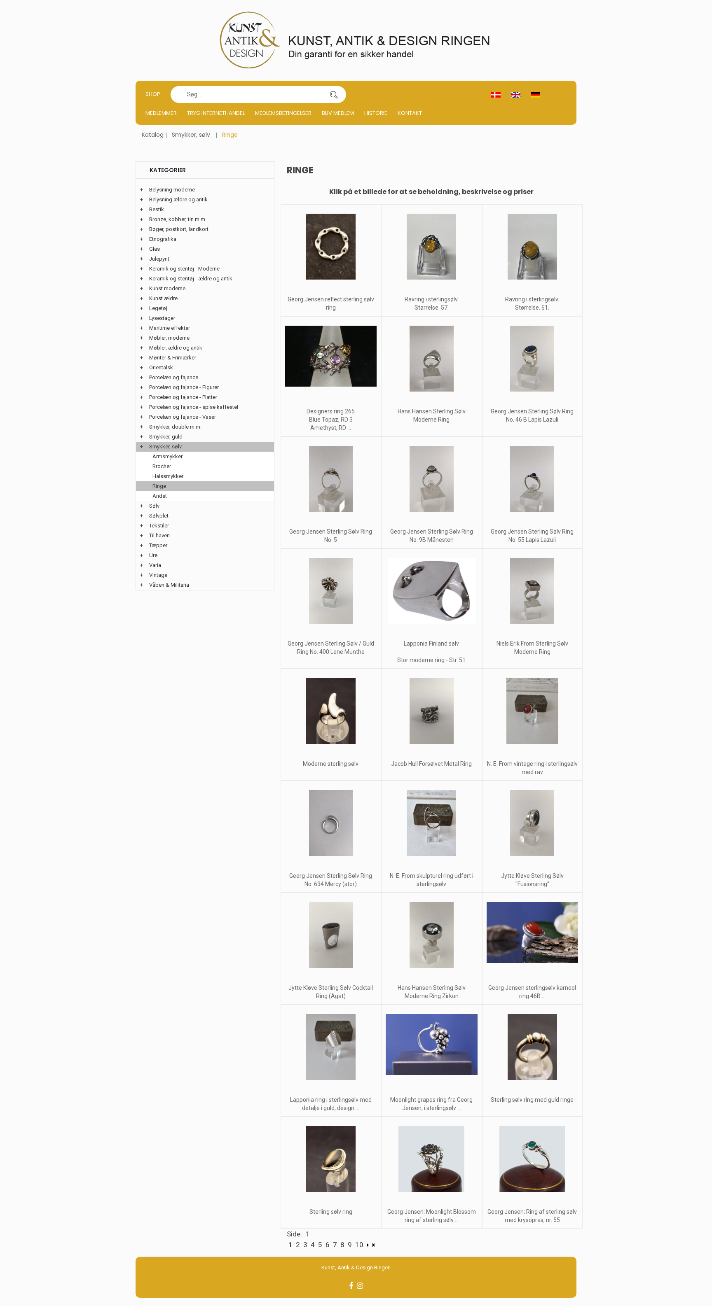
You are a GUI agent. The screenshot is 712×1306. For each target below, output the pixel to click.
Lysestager (162, 318)
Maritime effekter (169, 328)
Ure (153, 555)
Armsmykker (167, 456)
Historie (375, 113)
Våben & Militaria (169, 585)
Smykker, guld (166, 437)
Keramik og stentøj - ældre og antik (190, 278)
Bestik (156, 209)
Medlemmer (161, 113)
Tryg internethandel (216, 113)
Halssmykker (167, 476)
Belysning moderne (172, 190)
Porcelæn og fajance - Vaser (182, 417)
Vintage (158, 575)
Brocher (161, 466)
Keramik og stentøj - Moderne (184, 269)
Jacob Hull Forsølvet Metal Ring (431, 763)
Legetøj (158, 308)
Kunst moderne (167, 288)
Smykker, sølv (191, 135)
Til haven (159, 535)
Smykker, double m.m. (175, 427)
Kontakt (410, 113)
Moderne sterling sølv (330, 763)
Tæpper (158, 545)
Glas (154, 249)
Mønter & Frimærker (172, 357)
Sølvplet (159, 516)
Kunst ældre (163, 298)
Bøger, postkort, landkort (178, 229)
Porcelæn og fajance (173, 377)
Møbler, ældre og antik (175, 348)
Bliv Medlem (338, 113)
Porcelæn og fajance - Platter (183, 397)
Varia (155, 565)
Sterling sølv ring (330, 1211)
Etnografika (162, 239)
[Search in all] (333, 94)
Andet (159, 496)
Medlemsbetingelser (283, 113)
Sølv (154, 506)
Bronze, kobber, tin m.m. (177, 219)
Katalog (153, 135)
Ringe (159, 486)
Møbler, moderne (169, 338)
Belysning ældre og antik (178, 199)
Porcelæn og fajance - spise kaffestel (193, 407)
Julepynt (159, 259)
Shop (152, 94)
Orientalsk (161, 367)
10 (359, 1245)
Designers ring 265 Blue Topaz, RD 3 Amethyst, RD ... (331, 419)
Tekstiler (159, 525)
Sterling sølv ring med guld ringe (532, 1099)
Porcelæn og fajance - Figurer (184, 387)
